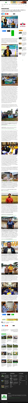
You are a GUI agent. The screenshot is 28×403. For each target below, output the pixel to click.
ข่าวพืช (7, 4)
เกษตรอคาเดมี (19, 4)
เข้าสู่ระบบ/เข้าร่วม (8, 0)
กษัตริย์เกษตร (5, 4)
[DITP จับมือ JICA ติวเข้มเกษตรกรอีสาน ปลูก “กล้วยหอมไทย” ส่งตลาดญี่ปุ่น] (9, 337)
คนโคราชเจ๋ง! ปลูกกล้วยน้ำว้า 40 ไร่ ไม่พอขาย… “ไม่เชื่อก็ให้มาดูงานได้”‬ (15, 379)
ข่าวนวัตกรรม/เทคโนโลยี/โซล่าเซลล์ (14, 4)
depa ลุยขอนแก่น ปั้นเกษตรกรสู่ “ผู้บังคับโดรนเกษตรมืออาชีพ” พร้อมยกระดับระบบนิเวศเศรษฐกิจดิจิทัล (15, 349)
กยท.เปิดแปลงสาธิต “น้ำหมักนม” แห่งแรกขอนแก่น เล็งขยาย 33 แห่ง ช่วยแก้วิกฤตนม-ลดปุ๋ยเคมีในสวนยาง (9, 357)
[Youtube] (26, 0)
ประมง (19, 383)
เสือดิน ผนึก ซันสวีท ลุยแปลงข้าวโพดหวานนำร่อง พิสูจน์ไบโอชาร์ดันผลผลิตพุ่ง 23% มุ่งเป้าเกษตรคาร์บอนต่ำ (3, 364)
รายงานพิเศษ (8, 8)
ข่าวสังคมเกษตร (20, 378)
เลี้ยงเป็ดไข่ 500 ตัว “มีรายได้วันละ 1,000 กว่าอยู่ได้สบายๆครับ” (15, 376)
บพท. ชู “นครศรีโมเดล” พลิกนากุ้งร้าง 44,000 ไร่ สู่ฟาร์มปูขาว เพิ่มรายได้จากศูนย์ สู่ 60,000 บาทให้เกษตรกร (24, 44)
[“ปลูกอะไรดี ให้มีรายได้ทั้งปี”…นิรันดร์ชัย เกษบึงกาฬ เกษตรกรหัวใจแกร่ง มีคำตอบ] (11, 385)
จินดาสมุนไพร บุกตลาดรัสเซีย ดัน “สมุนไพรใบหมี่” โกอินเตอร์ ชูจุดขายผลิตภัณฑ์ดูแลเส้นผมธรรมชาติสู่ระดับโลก (15, 357)
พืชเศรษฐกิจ (20, 379)
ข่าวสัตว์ (9, 4)
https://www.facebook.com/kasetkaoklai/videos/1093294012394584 (8, 215)
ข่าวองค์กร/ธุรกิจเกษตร (21, 376)
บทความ (21, 4)
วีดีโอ (23, 4)
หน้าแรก (2, 4)
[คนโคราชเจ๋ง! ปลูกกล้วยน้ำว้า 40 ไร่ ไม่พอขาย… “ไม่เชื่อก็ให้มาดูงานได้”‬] (11, 380)
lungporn (3, 12)
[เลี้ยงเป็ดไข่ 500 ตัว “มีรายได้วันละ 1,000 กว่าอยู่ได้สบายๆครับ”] (11, 377)
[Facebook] (25, 0)
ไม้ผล (19, 384)
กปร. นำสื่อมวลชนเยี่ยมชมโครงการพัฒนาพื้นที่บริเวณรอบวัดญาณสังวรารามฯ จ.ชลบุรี (5, 330)
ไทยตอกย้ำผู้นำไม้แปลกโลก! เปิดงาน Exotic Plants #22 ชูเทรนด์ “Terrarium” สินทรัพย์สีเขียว (3, 357)
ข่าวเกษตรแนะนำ (3, 8)
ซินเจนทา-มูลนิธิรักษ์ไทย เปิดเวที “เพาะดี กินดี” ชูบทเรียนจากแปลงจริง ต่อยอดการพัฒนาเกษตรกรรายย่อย (24, 54)
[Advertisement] (22, 16)
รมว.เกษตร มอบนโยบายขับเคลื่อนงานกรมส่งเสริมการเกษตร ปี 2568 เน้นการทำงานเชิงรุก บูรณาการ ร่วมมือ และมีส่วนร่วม (14, 330)
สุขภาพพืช (20, 382)
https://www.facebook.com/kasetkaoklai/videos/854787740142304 (8, 125)
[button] (26, 5)
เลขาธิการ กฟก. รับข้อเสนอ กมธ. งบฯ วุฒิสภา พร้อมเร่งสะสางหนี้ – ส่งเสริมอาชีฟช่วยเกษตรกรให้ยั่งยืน (15, 364)
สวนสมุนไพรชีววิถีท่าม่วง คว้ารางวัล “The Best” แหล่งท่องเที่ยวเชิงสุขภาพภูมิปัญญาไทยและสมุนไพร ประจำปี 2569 (15, 341)
